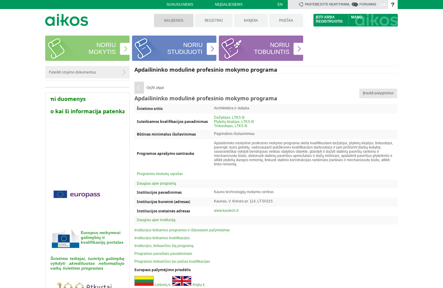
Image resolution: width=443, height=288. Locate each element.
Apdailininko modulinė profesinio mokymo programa (205, 69)
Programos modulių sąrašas (160, 174)
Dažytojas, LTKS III (229, 117)
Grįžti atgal (155, 88)
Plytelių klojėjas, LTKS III (234, 122)
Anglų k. (199, 285)
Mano (356, 17)
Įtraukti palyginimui (378, 93)
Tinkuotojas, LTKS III (230, 126)
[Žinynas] (392, 4)
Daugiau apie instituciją (156, 220)
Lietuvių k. (163, 285)
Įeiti (383, 4)
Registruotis (329, 21)
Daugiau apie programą (156, 183)
